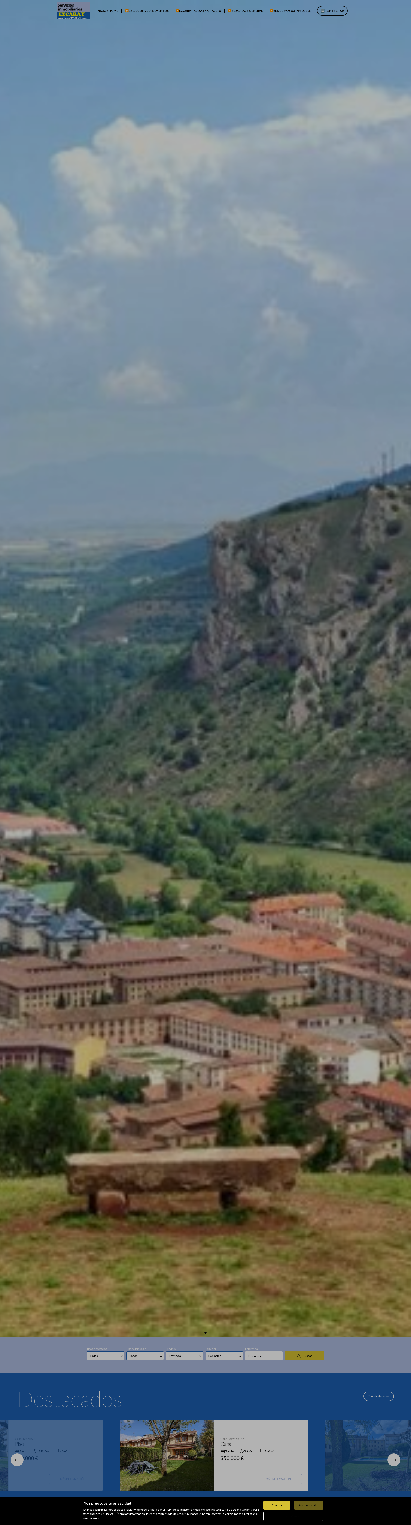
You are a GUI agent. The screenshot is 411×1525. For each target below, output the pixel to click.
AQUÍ (113, 1514)
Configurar (293, 1516)
